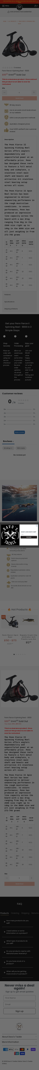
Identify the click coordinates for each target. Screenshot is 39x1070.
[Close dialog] (37, 526)
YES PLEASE (28, 537)
